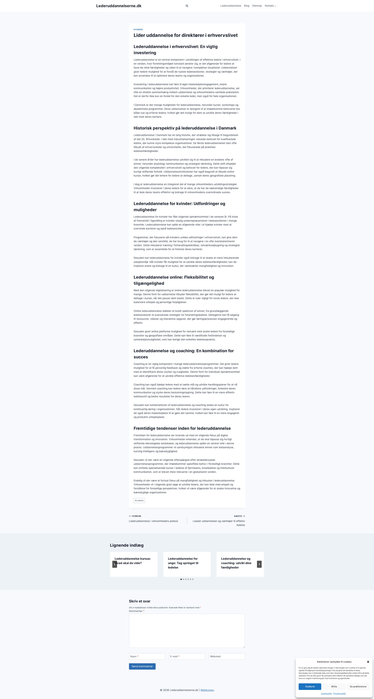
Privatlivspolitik (339, 693)
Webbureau (207, 690)
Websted (215, 656)
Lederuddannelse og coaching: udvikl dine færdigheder (236, 563)
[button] (368, 661)
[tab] (181, 579)
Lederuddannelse (230, 5)
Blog (246, 5)
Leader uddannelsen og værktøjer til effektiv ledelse (219, 521)
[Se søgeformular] (187, 5)
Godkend (310, 686)
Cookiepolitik (326, 693)
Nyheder (138, 29)
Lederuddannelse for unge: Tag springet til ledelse (183, 563)
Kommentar (136, 611)
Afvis (334, 686)
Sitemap (257, 5)
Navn (134, 656)
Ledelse (139, 500)
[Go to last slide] (114, 564)
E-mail (175, 656)
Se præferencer (358, 686)
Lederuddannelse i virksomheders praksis (153, 519)
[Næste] (259, 564)
